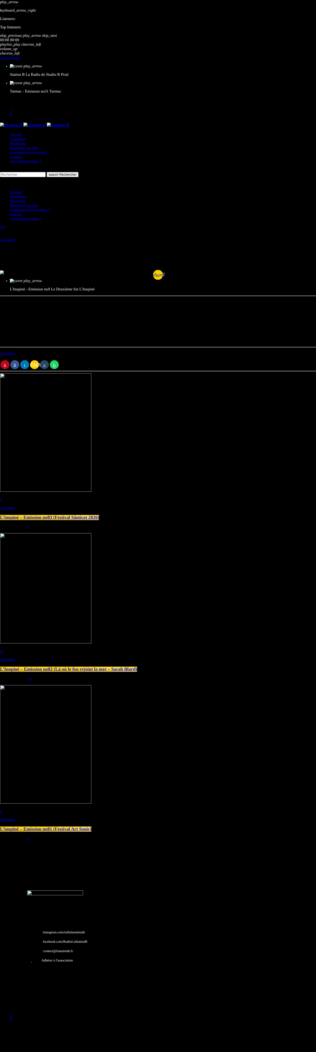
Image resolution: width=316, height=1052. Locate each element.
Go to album (10, 58)
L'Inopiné (7, 240)
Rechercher (63, 174)
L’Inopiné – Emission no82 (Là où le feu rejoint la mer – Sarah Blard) (68, 669)
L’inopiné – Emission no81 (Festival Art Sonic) (45, 829)
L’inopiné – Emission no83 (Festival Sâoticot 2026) (49, 517)
